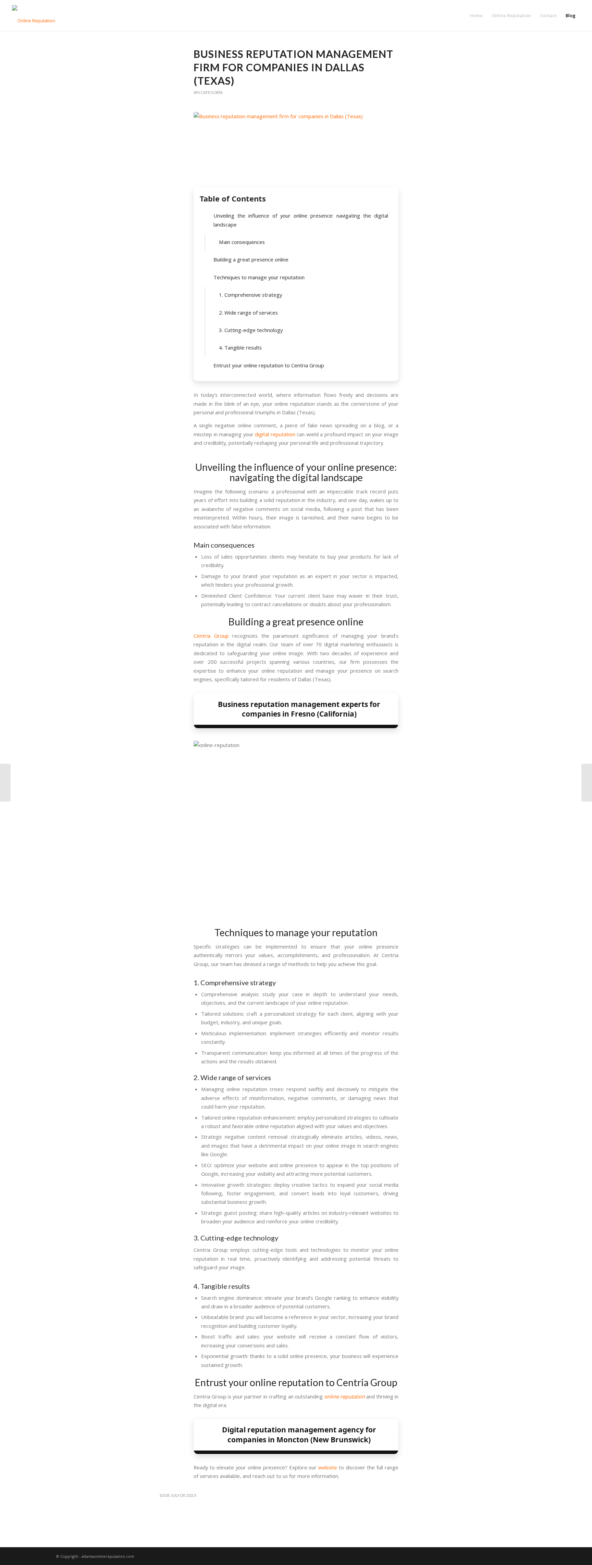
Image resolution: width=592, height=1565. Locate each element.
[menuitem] (476, 15)
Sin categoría (208, 92)
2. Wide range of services (248, 312)
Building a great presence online (250, 259)
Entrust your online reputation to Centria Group (268, 365)
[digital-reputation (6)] (296, 148)
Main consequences (242, 242)
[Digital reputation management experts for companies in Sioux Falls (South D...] (586, 783)
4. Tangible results (240, 347)
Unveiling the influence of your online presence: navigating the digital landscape (300, 220)
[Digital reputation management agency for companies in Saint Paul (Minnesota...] (5, 783)
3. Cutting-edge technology (251, 330)
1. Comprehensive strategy (250, 294)
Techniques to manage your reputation (259, 277)
